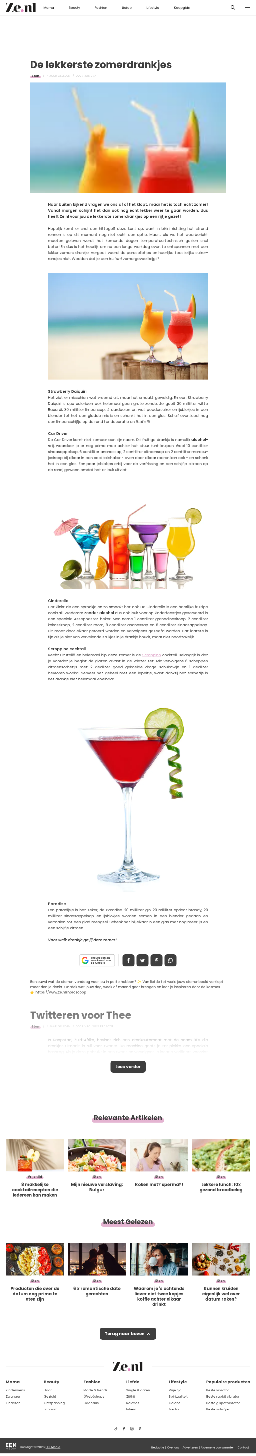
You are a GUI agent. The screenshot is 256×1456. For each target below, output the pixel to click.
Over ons (173, 1447)
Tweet (142, 960)
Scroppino (151, 655)
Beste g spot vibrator (223, 1403)
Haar (48, 1390)
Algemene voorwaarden (217, 1447)
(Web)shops (94, 1396)
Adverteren (190, 1447)
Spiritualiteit (178, 1396)
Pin (156, 960)
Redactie (157, 1447)
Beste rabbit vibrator (223, 1396)
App (170, 960)
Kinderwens (15, 1390)
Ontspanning (54, 1403)
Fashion (101, 7)
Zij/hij (130, 1396)
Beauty (74, 7)
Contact (243, 1447)
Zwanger (13, 1396)
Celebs (174, 1403)
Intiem (131, 1409)
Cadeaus (91, 1403)
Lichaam (51, 1409)
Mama (49, 7)
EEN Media (53, 1447)
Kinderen (13, 1403)
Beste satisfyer (218, 1409)
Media (174, 1409)
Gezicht (50, 1396)
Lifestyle (152, 7)
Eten (35, 76)
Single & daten (138, 1390)
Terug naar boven (124, 1334)
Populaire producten (228, 1382)
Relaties (132, 1403)
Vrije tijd (175, 1390)
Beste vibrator (217, 1390)
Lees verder (128, 1067)
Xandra (90, 76)
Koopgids (182, 7)
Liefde (127, 7)
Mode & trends (96, 1390)
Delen (128, 960)
